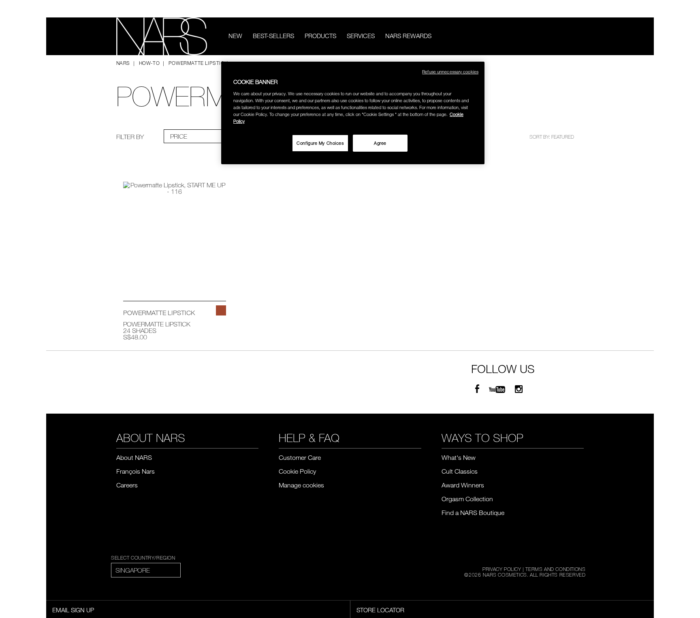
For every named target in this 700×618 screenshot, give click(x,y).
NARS (123, 63)
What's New (459, 457)
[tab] (197, 136)
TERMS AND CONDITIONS (555, 569)
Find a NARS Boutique (473, 512)
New (235, 35)
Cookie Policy (297, 471)
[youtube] (497, 389)
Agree (380, 143)
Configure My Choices (320, 143)
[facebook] (477, 389)
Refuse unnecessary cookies (450, 71)
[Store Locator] (580, 9)
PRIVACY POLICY (501, 569)
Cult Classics (460, 471)
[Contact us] (568, 8)
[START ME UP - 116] (221, 310)
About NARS (134, 457)
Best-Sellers (273, 35)
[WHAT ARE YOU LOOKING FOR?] (578, 36)
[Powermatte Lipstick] (174, 232)
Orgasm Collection (467, 498)
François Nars (135, 471)
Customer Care (300, 457)
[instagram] (519, 389)
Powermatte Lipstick (156, 324)
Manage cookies (301, 485)
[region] (352, 113)
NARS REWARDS (408, 35)
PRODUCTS (320, 35)
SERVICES (361, 35)
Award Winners (463, 485)
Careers (127, 485)
